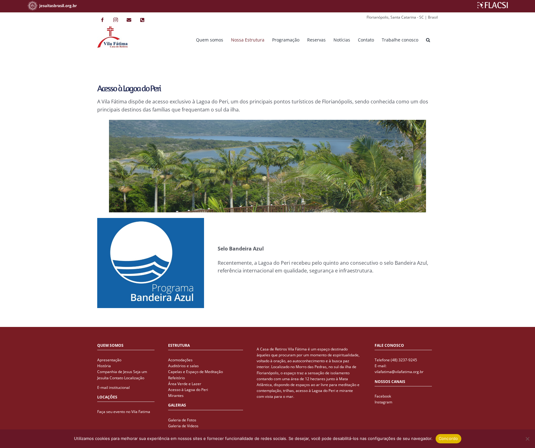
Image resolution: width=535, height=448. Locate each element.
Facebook (383, 396)
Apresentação (109, 360)
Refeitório (176, 378)
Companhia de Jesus (114, 371)
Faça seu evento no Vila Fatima (123, 411)
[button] (428, 39)
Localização (134, 378)
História (104, 365)
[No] (527, 439)
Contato (116, 378)
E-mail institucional (113, 387)
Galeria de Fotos (182, 420)
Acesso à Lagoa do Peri (188, 389)
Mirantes (176, 395)
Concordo (448, 438)
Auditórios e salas (183, 365)
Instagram (383, 402)
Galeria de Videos (183, 425)
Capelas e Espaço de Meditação (195, 371)
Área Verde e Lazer (184, 383)
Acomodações (180, 360)
